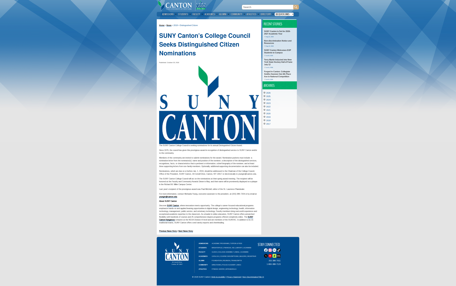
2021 (268, 110)
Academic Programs (221, 243)
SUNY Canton (173, 206)
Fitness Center (218, 269)
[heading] (176, 5)
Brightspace (217, 248)
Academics (203, 256)
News (168, 25)
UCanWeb (247, 248)
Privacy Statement (234, 277)
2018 (268, 120)
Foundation (217, 260)
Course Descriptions (229, 256)
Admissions (203, 243)
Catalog (215, 256)
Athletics (203, 269)
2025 (268, 96)
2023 (268, 103)
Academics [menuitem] (210, 14)
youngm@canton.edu (168, 197)
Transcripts (236, 260)
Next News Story (185, 231)
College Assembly (226, 252)
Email (237, 252)
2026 (268, 93)
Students (203, 248)
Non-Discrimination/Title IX (253, 277)
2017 (268, 124)
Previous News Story (168, 231)
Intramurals (231, 269)
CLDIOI (214, 252)
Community (203, 265)
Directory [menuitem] (266, 14)
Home (161, 25)
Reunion (226, 260)
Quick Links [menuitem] (284, 14)
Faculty (202, 252)
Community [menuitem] (236, 14)
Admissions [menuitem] (168, 14)
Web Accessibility (218, 277)
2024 (268, 100)
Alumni (201, 260)
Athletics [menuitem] (251, 14)
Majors (243, 256)
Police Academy (229, 265)
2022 (268, 107)
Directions (216, 265)
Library (239, 248)
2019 (268, 117)
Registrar (251, 256)
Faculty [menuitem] (196, 14)
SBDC (239, 265)
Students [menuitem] (183, 14)
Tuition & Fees (236, 243)
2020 (268, 114)
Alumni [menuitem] (222, 14)
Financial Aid (229, 248)
